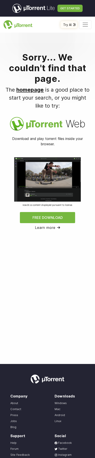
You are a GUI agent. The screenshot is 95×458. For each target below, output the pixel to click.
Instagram (64, 454)
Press (14, 415)
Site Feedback (20, 454)
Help (13, 442)
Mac (58, 409)
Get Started (70, 8)
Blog (13, 427)
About (14, 403)
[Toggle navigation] (85, 24)
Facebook (64, 442)
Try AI (67, 25)
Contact (15, 409)
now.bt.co (27, 205)
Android (60, 415)
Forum (14, 448)
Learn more (45, 227)
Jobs (13, 421)
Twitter (62, 448)
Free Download (47, 217)
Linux (58, 421)
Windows (61, 403)
